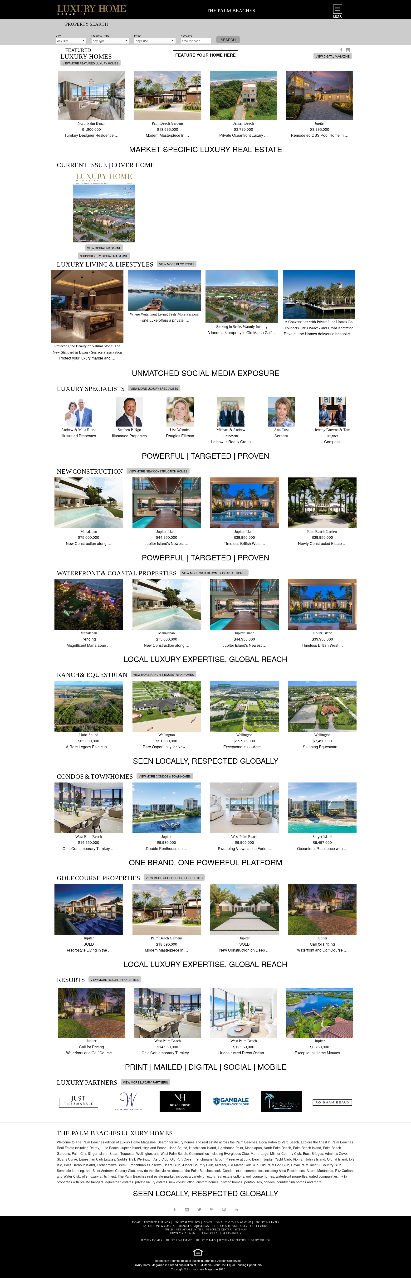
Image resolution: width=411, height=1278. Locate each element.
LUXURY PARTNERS (266, 1222)
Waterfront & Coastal (159, 1226)
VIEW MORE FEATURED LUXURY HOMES (90, 63)
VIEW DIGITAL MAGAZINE (333, 56)
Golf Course (259, 1226)
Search (228, 39)
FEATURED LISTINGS (157, 1222)
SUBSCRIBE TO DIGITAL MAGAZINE (104, 256)
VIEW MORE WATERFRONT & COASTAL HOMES (214, 573)
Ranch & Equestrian (194, 1226)
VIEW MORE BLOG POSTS (176, 264)
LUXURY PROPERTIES (232, 1240)
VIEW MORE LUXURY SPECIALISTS (154, 388)
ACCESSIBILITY (231, 1233)
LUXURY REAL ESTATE (178, 1240)
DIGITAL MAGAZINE (238, 1222)
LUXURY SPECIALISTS (186, 1222)
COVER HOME (213, 1222)
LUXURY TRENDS (259, 1240)
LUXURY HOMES (151, 1240)
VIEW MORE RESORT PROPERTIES (115, 979)
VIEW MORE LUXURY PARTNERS (145, 1082)
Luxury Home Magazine (148, 1265)
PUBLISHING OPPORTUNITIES (184, 1230)
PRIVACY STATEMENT (183, 1233)
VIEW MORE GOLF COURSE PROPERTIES (174, 878)
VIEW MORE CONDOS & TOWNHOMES (165, 776)
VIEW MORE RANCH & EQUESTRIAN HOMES (163, 674)
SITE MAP (241, 1230)
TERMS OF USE (209, 1233)
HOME (136, 1222)
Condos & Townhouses (229, 1226)
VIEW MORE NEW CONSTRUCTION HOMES (158, 471)
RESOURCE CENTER (218, 1230)
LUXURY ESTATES (205, 1240)
